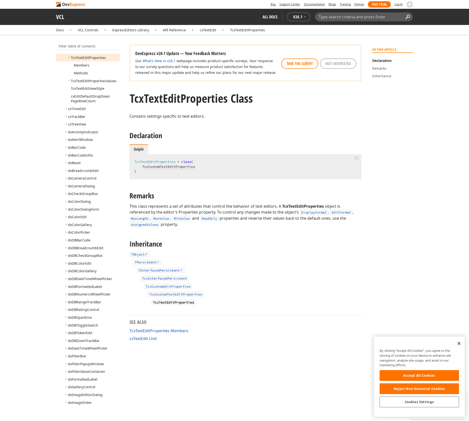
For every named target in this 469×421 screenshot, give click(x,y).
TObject (138, 254)
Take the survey (300, 63)
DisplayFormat (314, 212)
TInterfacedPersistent (158, 270)
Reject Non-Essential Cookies (419, 389)
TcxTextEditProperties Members (158, 330)
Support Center (289, 4)
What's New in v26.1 (159, 60)
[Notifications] (409, 4)
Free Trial (379, 4)
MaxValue (161, 218)
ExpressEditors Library (130, 30)
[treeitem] (88, 57)
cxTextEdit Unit (143, 338)
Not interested (338, 63)
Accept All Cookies (419, 375)
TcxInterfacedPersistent (164, 278)
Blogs (332, 4)
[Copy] (356, 158)
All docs (270, 17)
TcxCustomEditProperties (168, 286)
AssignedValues (144, 224)
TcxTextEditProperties (247, 30)
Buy (273, 4)
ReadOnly (209, 218)
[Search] (407, 16)
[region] (419, 376)
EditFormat (341, 212)
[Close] (459, 343)
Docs (60, 30)
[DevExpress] (71, 4)
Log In (398, 4)
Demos (359, 4)
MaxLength (140, 218)
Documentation (314, 4)
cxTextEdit (208, 30)
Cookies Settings (419, 402)
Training (345, 4)
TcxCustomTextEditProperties (168, 166)
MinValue (182, 218)
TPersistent (145, 262)
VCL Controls (88, 30)
